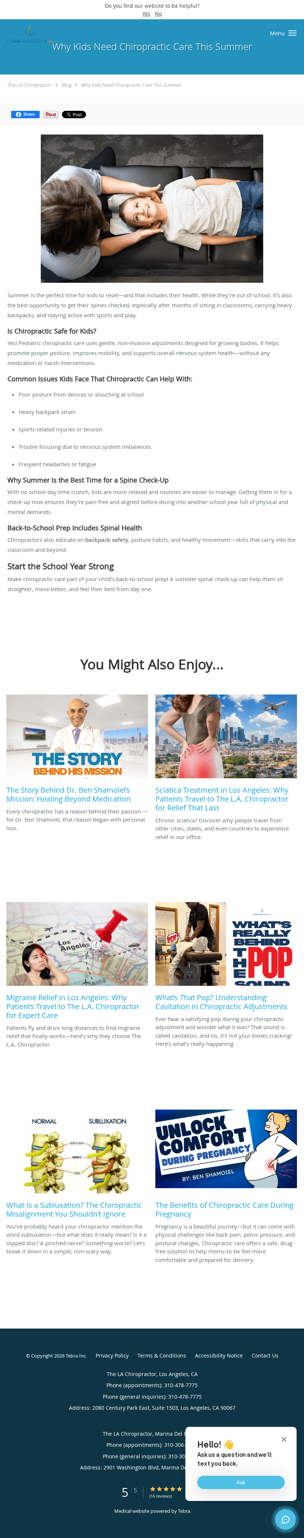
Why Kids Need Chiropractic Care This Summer (131, 85)
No (158, 13)
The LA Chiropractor (29, 85)
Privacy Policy (112, 1355)
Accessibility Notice (219, 1355)
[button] (292, 33)
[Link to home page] (28, 33)
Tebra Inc (76, 1355)
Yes (146, 13)
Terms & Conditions (162, 1355)
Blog (67, 85)
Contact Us (265, 1355)
